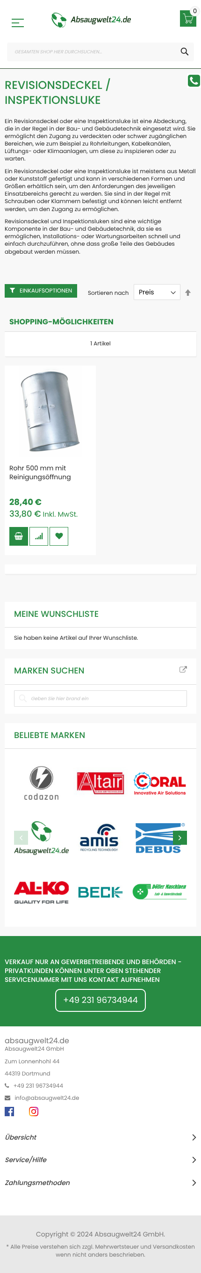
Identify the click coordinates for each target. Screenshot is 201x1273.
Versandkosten (174, 1247)
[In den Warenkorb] (18, 536)
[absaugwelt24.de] (91, 20)
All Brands (183, 670)
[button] (38, 536)
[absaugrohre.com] (41, 783)
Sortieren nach (108, 293)
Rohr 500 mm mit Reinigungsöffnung (40, 472)
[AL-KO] (41, 892)
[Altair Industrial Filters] (100, 783)
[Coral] (159, 783)
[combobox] (100, 52)
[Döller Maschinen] (159, 892)
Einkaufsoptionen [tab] (46, 291)
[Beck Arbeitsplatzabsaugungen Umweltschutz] (100, 892)
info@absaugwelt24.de (46, 1098)
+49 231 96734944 (100, 1000)
